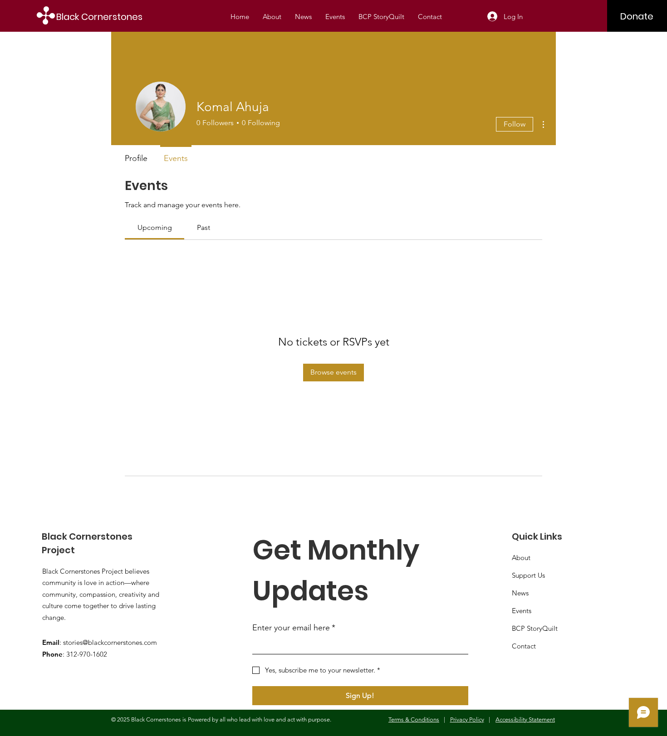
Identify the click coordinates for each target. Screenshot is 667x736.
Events (521, 610)
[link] (154, 227)
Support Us (528, 575)
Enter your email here (293, 628)
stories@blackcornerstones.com (110, 642)
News (520, 593)
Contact (524, 646)
